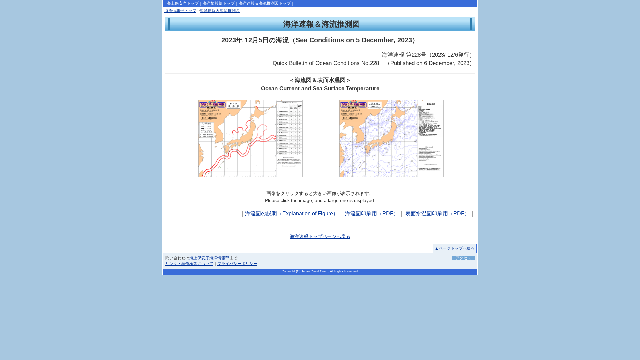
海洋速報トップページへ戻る (320, 236)
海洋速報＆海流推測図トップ (265, 3)
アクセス (463, 258)
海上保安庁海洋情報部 (209, 258)
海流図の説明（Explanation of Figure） (291, 213)
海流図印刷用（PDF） (372, 213)
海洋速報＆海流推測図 (220, 11)
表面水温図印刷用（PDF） (437, 213)
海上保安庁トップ (183, 3)
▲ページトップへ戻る (455, 248)
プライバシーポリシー (237, 264)
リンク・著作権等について (189, 264)
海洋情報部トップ (219, 3)
